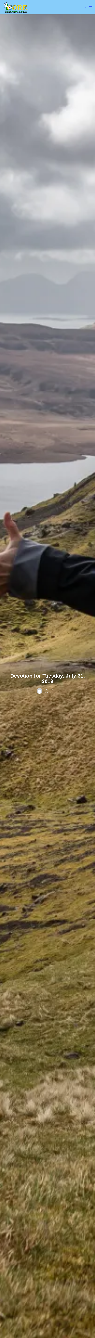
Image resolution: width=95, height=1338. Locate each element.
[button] (90, 7)
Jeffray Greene (51, 690)
